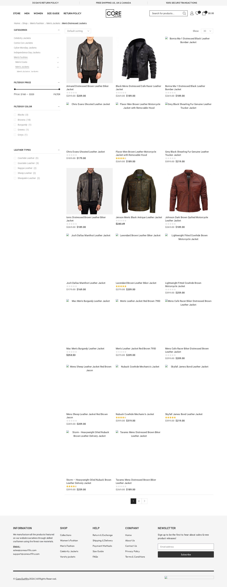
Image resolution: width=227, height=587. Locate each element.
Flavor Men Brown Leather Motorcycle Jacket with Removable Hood (136, 153)
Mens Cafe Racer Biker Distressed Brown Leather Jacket (187, 350)
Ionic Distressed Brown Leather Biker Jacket (86, 219)
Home (17, 23)
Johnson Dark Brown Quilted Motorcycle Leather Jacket (186, 219)
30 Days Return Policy (45, 2)
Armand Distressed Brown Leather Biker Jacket (87, 88)
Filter (57, 94)
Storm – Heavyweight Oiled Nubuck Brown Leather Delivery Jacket (88, 481)
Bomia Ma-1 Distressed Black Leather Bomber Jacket (185, 88)
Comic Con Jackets (23, 43)
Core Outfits (22, 578)
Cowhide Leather (26, 158)
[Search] (184, 13)
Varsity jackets (67, 556)
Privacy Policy (132, 551)
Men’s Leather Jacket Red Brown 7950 (136, 348)
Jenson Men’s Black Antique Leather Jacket (139, 217)
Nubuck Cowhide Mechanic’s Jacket (135, 414)
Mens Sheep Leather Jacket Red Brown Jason (87, 416)
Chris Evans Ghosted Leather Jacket (85, 151)
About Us (130, 540)
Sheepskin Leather (27, 178)
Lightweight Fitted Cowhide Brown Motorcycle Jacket (183, 285)
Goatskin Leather (26, 163)
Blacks (21, 114)
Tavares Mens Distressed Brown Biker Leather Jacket (136, 481)
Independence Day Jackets (27, 52)
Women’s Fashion (69, 540)
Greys (20, 135)
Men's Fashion (37, 23)
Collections (65, 535)
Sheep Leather (25, 173)
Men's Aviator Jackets (27, 71)
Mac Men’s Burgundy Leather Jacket (85, 348)
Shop (24, 23)
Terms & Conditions (135, 556)
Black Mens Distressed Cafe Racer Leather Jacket (138, 88)
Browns (21, 120)
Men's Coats (21, 62)
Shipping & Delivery (103, 540)
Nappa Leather (25, 168)
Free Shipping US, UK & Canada (113, 2)
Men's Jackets (53, 23)
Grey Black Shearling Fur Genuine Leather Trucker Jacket (187, 153)
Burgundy (22, 125)
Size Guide (98, 551)
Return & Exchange (103, 535)
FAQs (95, 556)
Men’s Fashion (67, 545)
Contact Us (131, 545)
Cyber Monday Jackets (25, 47)
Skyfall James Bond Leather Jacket (184, 414)
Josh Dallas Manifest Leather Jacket (85, 283)
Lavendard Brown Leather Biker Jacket (136, 283)
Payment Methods (102, 545)
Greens (21, 129)
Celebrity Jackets (22, 38)
